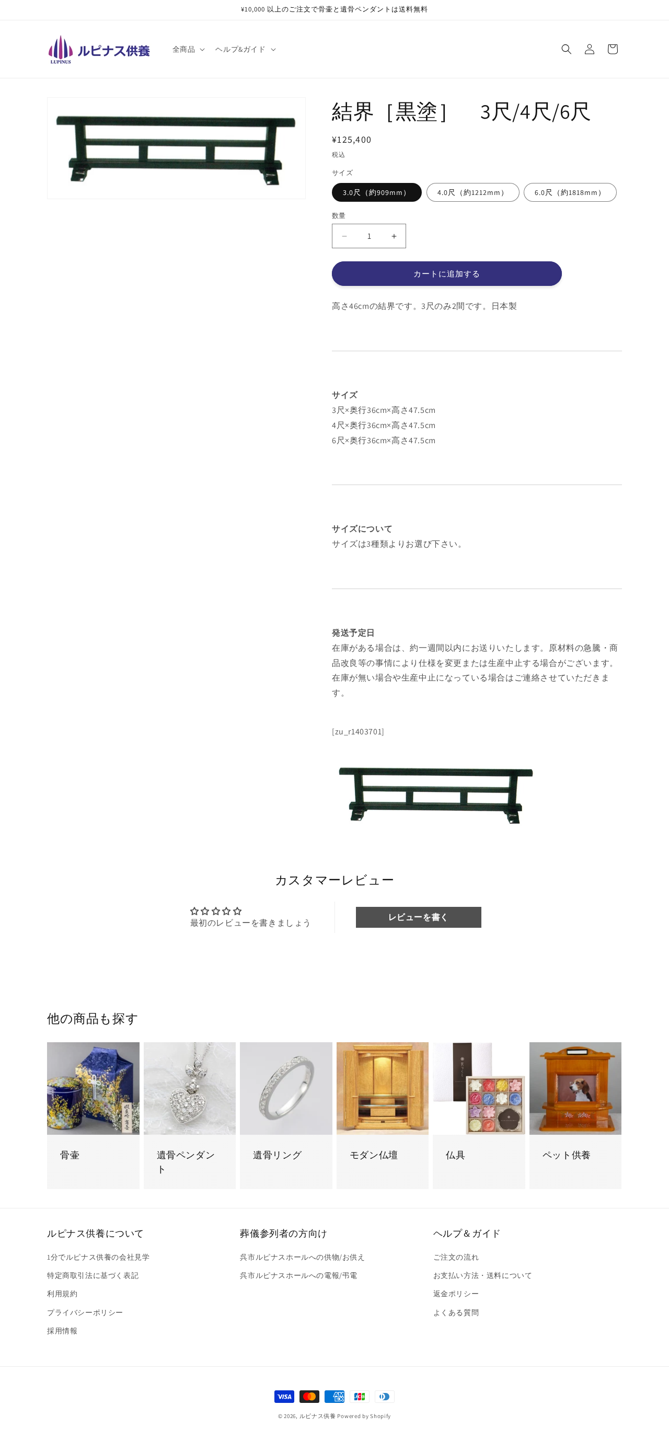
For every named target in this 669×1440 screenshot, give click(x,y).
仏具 (455, 1155)
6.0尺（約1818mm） (570, 192)
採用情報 (62, 1330)
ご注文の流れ (456, 1257)
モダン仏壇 (374, 1155)
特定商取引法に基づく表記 (93, 1275)
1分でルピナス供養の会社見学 (98, 1257)
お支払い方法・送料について (483, 1275)
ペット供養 (567, 1155)
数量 (339, 215)
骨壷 (69, 1155)
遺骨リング (277, 1155)
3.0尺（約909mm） (377, 192)
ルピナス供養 (317, 1416)
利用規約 (62, 1293)
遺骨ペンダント (186, 1162)
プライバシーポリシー (85, 1312)
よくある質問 (456, 1312)
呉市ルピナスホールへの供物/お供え (302, 1257)
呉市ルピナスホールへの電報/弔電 (298, 1275)
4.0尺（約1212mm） (473, 192)
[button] (188, 49)
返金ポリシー (456, 1293)
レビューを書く (418, 917)
